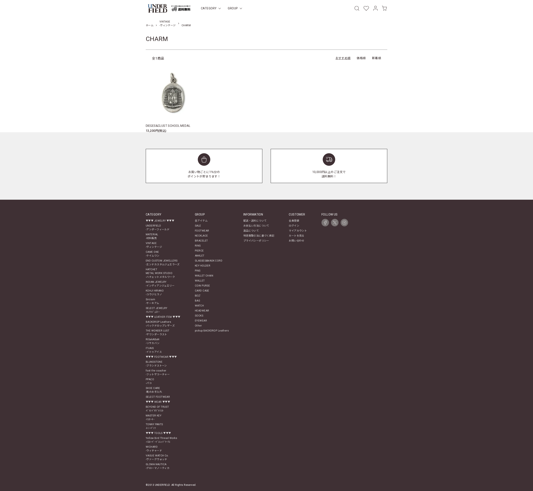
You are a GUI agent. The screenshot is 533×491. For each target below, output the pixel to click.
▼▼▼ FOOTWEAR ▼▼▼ (161, 356)
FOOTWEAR (202, 230)
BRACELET (201, 240)
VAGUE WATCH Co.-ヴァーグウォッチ (157, 457)
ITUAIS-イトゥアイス (154, 350)
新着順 (376, 58)
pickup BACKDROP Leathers (212, 330)
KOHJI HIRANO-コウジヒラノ (155, 292)
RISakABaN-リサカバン (153, 341)
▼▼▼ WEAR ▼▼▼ (158, 401)
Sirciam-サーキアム (152, 301)
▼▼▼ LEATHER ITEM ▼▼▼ (163, 316)
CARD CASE (202, 290)
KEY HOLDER (202, 265)
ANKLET (199, 255)
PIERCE (199, 250)
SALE (198, 225)
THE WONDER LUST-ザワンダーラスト (157, 332)
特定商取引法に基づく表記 (258, 235)
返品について (251, 230)
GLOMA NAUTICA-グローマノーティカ (157, 466)
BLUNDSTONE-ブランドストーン (156, 363)
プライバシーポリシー (256, 240)
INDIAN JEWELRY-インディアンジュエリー (160, 283)
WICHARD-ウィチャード (154, 448)
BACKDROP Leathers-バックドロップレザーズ (160, 323)
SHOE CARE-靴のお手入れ (154, 390)
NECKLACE (201, 235)
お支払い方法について (256, 225)
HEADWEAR (202, 310)
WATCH (199, 305)
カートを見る (296, 235)
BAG (197, 300)
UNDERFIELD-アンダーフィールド (157, 227)
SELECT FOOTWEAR (158, 396)
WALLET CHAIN (204, 275)
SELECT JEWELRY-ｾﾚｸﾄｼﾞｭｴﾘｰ (156, 310)
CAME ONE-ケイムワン (152, 253)
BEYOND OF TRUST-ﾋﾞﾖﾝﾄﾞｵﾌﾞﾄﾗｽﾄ (157, 408)
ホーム (149, 25)
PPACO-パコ (150, 381)
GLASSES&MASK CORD (208, 260)
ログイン (294, 225)
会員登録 (294, 220)
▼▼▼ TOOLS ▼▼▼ (158, 433)
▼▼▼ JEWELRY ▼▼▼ (160, 220)
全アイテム (201, 220)
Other (198, 325)
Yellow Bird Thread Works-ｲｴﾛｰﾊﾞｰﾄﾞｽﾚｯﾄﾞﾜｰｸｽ (161, 440)
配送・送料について (255, 220)
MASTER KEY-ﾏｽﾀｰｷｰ (153, 417)
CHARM (186, 25)
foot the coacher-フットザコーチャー (158, 372)
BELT (198, 295)
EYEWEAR (201, 320)
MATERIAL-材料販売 (152, 236)
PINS (197, 270)
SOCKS (199, 315)
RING (198, 245)
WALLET (200, 280)
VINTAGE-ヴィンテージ (154, 245)
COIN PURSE (202, 285)
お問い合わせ (296, 240)
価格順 (361, 58)
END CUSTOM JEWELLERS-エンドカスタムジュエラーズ (163, 262)
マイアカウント (298, 230)
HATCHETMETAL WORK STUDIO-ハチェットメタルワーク (160, 273)
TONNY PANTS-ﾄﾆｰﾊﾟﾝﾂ (154, 426)
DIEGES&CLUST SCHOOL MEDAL (168, 125)
